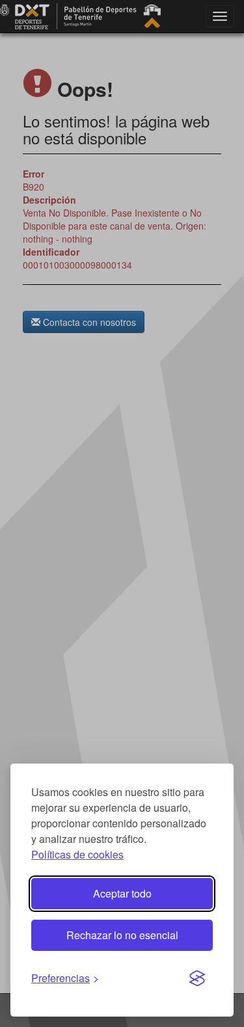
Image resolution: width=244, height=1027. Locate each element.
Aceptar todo (122, 893)
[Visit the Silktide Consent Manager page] (197, 978)
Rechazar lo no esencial (122, 934)
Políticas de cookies (77, 854)
